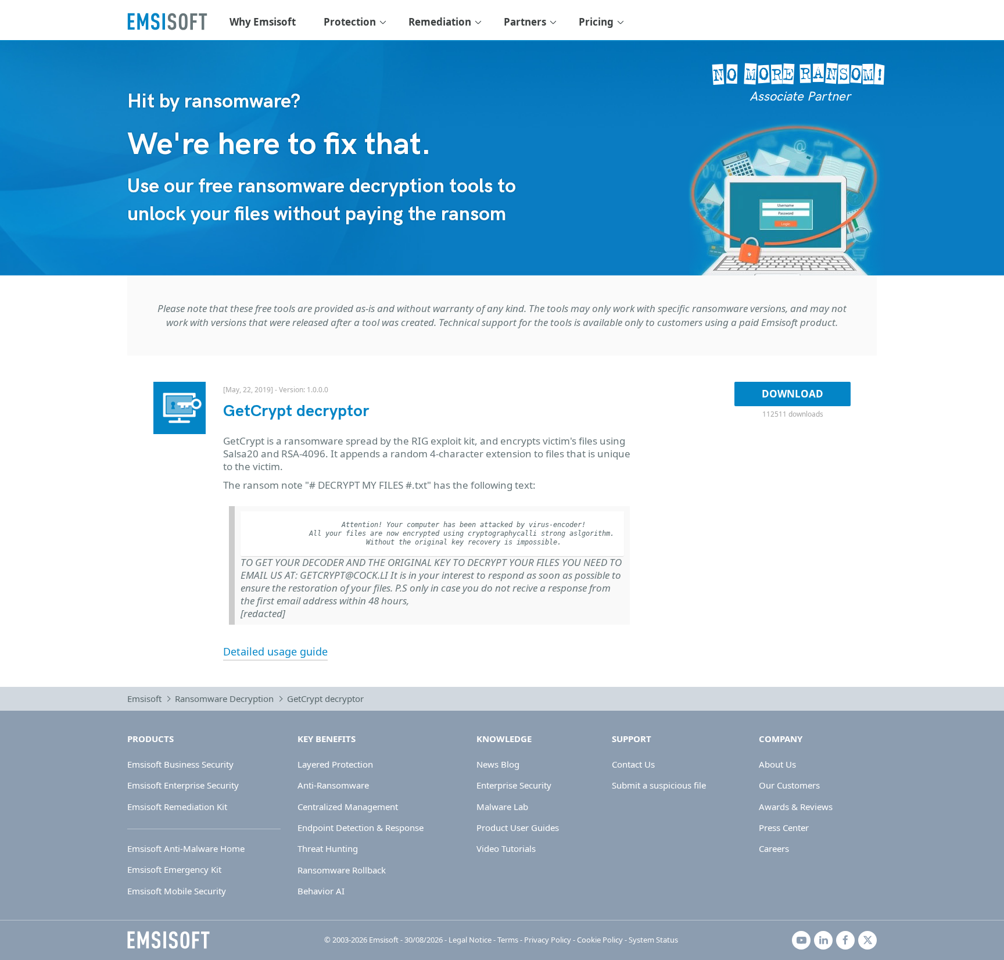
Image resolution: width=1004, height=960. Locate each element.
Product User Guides (517, 827)
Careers (774, 848)
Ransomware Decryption (224, 698)
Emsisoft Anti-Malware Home (186, 848)
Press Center (784, 827)
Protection (350, 21)
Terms (507, 939)
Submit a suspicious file (659, 785)
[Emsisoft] (168, 940)
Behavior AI (321, 891)
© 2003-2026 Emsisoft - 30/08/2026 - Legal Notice (408, 939)
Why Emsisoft (263, 21)
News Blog (497, 764)
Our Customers (789, 785)
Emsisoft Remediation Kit (177, 806)
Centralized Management (347, 806)
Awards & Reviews (796, 806)
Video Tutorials (506, 848)
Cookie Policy (600, 939)
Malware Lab (502, 806)
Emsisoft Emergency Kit (174, 869)
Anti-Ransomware (333, 785)
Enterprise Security (513, 785)
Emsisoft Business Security (180, 764)
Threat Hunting (327, 848)
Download (792, 393)
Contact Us (633, 764)
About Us (777, 764)
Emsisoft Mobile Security (176, 891)
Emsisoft (144, 698)
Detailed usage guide (275, 651)
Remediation (439, 21)
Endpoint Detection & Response (360, 827)
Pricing (596, 21)
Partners (525, 21)
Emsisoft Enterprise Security (183, 785)
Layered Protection (335, 764)
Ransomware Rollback (341, 870)
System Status (653, 939)
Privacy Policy (547, 939)
